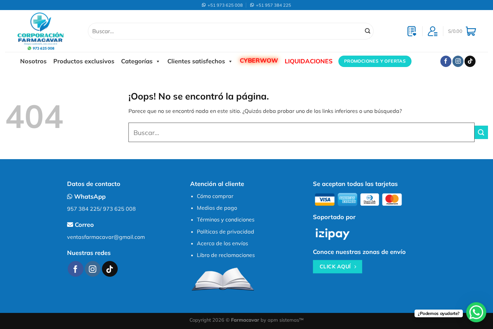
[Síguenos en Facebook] (445, 61)
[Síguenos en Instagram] (457, 61)
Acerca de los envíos (222, 243)
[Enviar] (367, 31)
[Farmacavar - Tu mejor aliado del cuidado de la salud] (47, 31)
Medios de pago (217, 207)
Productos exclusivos (83, 61)
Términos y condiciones (226, 219)
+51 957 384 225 (272, 5)
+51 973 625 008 (224, 5)
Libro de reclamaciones (226, 255)
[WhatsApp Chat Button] (476, 312)
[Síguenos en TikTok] (470, 61)
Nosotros (33, 61)
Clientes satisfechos (196, 61)
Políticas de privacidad (225, 231)
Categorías (137, 61)
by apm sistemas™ (281, 320)
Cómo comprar (215, 196)
